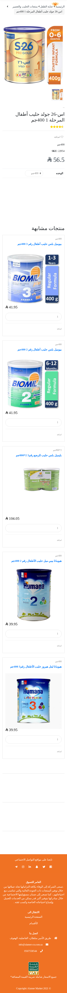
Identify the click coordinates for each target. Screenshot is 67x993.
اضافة (57, 137)
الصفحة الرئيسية (33, 916)
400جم (58, 239)
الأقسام (33, 923)
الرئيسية (60, 6)
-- (64, 107)
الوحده (59, 173)
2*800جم (57, 450)
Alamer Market (35, 988)
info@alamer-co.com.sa (31, 944)
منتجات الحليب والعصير (25, 6)
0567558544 (30, 951)
